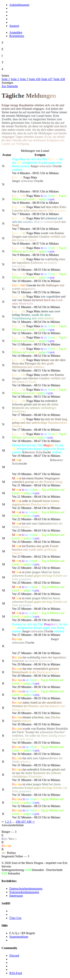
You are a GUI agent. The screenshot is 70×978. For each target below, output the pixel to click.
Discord (14, 955)
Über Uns (15, 918)
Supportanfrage (18, 936)
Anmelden (15, 32)
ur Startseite (10, 86)
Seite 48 (59, 79)
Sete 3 (24, 79)
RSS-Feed (15, 973)
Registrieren (16, 36)
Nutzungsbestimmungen (24, 892)
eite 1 (6, 79)
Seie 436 (34, 79)
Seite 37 (47, 79)
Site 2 (15, 79)
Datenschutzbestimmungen (25, 888)
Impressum (16, 895)
